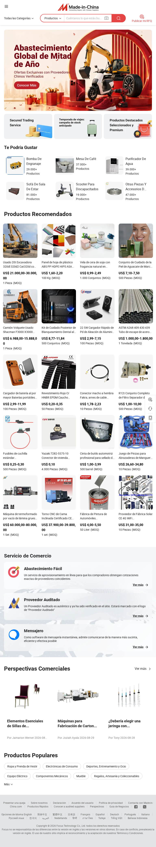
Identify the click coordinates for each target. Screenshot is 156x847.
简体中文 (42, 814)
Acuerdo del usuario (82, 802)
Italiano (145, 814)
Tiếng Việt (116, 818)
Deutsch (114, 814)
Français (85, 814)
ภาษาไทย (87, 818)
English (28, 814)
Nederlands (60, 818)
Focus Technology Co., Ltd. (71, 825)
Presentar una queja (14, 802)
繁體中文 (57, 814)
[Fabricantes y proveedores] (78, 7)
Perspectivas (97, 806)
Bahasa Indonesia (137, 818)
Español (100, 814)
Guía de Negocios (119, 806)
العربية (45, 818)
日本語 (71, 814)
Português (130, 814)
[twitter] (144, 806)
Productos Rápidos (37, 806)
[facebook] (136, 806)
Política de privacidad (111, 802)
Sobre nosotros (39, 802)
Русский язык (16, 818)
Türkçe (101, 818)
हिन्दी (75, 818)
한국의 (33, 818)
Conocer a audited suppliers (69, 806)
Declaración (59, 802)
